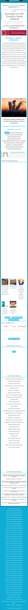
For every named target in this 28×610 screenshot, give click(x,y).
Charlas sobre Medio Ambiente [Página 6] (14, 519)
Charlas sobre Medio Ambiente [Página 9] (14, 525)
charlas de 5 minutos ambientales (16, 132)
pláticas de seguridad (19, 146)
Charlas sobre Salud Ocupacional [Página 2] (14, 549)
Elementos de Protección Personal (13, 385)
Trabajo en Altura (13, 440)
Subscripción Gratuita (11, 605)
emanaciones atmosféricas (17, 54)
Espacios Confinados (13, 392)
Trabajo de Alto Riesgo (12, 438)
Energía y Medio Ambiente (14, 39)
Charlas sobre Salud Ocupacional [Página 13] (14, 534)
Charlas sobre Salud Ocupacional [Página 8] (14, 590)
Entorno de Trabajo (12, 390)
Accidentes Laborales (13, 381)
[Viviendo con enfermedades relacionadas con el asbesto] (13, 304)
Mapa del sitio (18, 605)
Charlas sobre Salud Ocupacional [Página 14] (14, 536)
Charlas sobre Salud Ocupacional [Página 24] (14, 560)
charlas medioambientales (9, 142)
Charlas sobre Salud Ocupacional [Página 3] (14, 573)
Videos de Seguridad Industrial (13, 445)
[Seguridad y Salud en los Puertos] (13, 282)
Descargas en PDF (14, 129)
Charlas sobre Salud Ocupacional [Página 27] (14, 566)
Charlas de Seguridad (8, 21)
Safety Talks (13, 406)
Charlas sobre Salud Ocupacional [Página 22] (14, 556)
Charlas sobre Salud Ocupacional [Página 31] (14, 577)
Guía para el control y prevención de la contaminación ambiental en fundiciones (14, 503)
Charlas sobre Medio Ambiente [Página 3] (14, 512)
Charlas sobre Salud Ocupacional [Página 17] (14, 543)
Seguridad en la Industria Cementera (12, 422)
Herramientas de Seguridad (12, 397)
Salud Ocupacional (12, 408)
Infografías (12, 399)
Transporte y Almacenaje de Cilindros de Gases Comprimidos (14, 491)
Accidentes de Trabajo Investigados (13, 379)
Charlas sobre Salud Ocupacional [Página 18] (14, 545)
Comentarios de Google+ (13, 319)
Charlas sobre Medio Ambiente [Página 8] (14, 523)
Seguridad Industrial (12, 424)
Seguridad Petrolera (12, 429)
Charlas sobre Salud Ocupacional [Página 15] (14, 538)
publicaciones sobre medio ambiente (14, 148)
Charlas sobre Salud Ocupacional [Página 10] (14, 528)
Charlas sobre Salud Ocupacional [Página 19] (14, 547)
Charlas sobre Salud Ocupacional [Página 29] (14, 571)
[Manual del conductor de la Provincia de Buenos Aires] (5, 304)
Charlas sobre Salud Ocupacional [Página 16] (14, 540)
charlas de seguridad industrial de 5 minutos (10, 140)
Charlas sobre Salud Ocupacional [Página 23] (14, 558)
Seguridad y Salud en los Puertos (14, 479)
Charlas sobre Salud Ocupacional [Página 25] (14, 562)
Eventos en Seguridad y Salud (13, 395)
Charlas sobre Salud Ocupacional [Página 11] (14, 530)
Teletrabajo (13, 435)
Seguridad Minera (13, 426)
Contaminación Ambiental (17, 144)
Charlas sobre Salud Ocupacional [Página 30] (14, 575)
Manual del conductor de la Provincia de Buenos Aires (14, 485)
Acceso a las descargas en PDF (14, 508)
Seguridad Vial (12, 433)
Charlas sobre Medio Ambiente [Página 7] (14, 521)
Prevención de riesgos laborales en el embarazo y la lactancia (14, 500)
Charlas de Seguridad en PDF (14, 126)
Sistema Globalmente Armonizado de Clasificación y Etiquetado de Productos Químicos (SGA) (14, 494)
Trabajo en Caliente (13, 442)
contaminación (8, 144)
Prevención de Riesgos (12, 404)
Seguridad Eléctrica (12, 415)
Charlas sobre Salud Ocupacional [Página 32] (14, 579)
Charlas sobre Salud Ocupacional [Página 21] (14, 553)
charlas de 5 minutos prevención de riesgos (14, 134)
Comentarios (7, 317)
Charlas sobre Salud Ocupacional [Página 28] (14, 569)
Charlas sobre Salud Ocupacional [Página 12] (14, 532)
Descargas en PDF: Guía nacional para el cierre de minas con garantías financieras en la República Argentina (14, 475)
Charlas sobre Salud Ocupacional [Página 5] (14, 584)
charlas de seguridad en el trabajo (14, 138)
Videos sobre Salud (13, 447)
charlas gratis (23, 140)
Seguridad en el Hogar (13, 417)
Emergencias (13, 388)
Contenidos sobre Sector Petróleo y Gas (14, 599)
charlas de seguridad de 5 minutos (14, 136)
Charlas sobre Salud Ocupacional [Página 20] (14, 551)
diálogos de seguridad (9, 146)
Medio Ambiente (12, 401)
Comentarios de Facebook (17, 317)
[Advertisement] (14, 84)
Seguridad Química (13, 431)
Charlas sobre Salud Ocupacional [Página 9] (14, 592)
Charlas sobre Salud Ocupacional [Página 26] (14, 564)
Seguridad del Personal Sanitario (13, 413)
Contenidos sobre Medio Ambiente (14, 594)
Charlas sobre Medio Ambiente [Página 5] (14, 517)
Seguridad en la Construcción (13, 420)
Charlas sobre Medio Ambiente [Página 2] (14, 510)
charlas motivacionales (19, 142)
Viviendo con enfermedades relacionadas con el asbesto (14, 488)
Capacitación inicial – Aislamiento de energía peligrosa (14, 497)
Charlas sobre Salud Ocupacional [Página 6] (14, 586)
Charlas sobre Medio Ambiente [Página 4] (14, 515)
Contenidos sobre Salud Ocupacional (14, 597)
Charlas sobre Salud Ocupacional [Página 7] (14, 588)
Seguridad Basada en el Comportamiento (12, 410)
